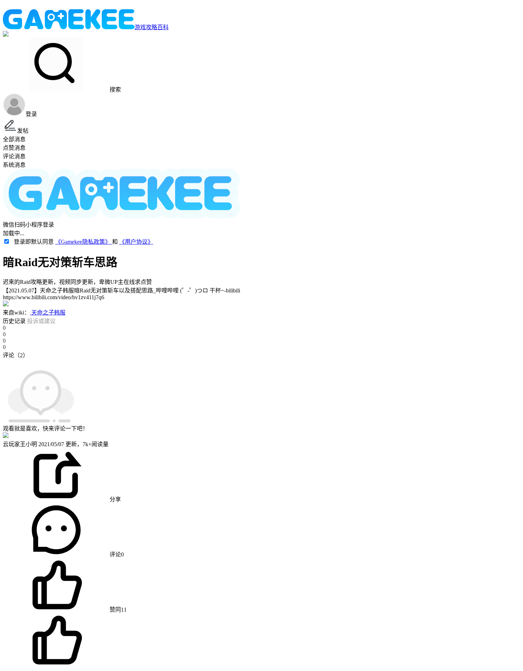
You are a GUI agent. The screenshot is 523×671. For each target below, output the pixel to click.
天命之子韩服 (47, 313)
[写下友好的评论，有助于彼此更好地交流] (165, 362)
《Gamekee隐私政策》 (83, 242)
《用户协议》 (136, 242)
